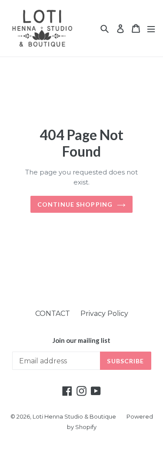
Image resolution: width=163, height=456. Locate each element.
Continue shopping (75, 204)
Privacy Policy (104, 313)
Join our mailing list (81, 340)
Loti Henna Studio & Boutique (74, 416)
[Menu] (151, 28)
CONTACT (52, 313)
